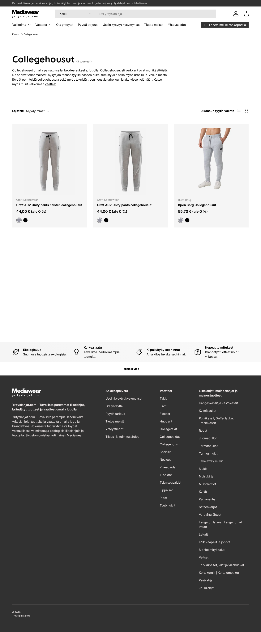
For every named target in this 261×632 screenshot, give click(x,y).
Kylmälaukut (207, 411)
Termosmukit (208, 453)
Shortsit (165, 452)
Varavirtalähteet (210, 514)
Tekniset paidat (170, 482)
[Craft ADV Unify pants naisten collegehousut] (49, 161)
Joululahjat (206, 588)
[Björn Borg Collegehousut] (211, 161)
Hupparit (166, 421)
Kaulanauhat (207, 499)
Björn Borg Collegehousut (197, 205)
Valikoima (19, 25)
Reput (203, 430)
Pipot (163, 498)
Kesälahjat (206, 580)
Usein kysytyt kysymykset (121, 25)
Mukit (203, 469)
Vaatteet (41, 25)
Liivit (163, 406)
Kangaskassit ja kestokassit (218, 403)
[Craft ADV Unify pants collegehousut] (130, 161)
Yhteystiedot (177, 25)
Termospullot (208, 446)
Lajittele (18, 111)
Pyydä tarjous (115, 414)
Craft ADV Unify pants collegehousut (124, 205)
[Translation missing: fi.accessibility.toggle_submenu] (29, 24)
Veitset (203, 557)
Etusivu (16, 34)
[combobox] (135, 14)
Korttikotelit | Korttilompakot (219, 573)
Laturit (203, 534)
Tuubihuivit (167, 505)
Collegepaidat (170, 437)
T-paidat (166, 475)
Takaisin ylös (130, 368)
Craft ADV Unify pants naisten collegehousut (49, 205)
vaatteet (50, 84)
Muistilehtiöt (207, 484)
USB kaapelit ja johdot (214, 542)
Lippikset (166, 490)
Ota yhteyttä (64, 25)
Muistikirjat (206, 476)
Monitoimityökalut (212, 550)
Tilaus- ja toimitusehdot (122, 437)
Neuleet (165, 459)
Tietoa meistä (153, 25)
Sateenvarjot (208, 507)
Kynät (203, 492)
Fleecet (165, 414)
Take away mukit (211, 461)
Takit (163, 398)
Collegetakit (168, 429)
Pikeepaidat (168, 467)
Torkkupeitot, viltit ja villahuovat (221, 565)
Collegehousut (31, 34)
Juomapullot (208, 438)
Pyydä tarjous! (88, 25)
